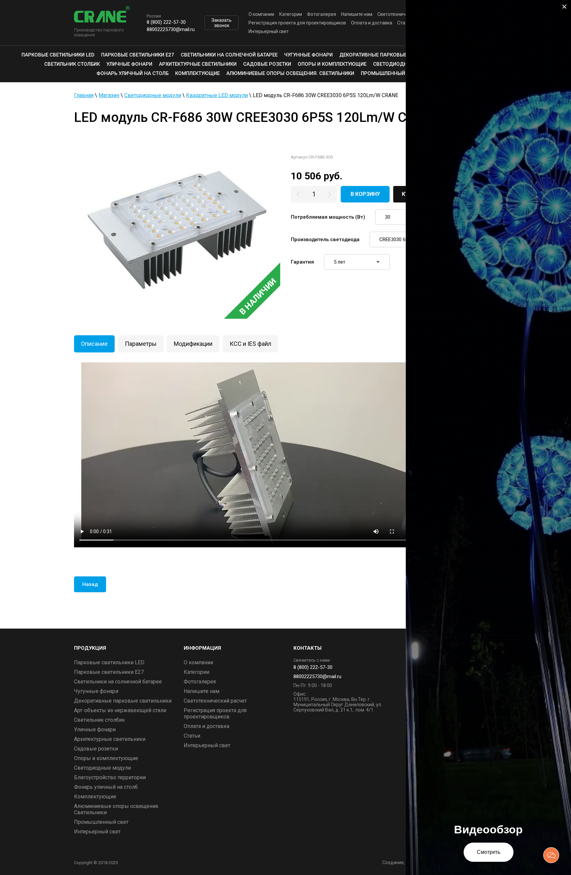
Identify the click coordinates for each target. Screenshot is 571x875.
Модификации (193, 343)
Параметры (141, 343)
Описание (94, 343)
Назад (90, 584)
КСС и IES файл (250, 343)
